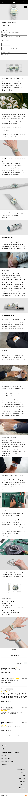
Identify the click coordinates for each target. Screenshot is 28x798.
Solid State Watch (6, 672)
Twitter (22, 778)
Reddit (22, 772)
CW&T (2, 2)
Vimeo (23, 785)
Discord (22, 788)
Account (4, 765)
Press (3, 755)
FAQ (2, 749)
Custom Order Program (10, 752)
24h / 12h (4, 34)
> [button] (18, 735)
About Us (4, 746)
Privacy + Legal (7, 761)
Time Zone (4, 30)
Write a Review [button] (15, 655)
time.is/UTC (21, 246)
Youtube (22, 782)
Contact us (5, 758)
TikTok (22, 775)
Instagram (21, 769)
